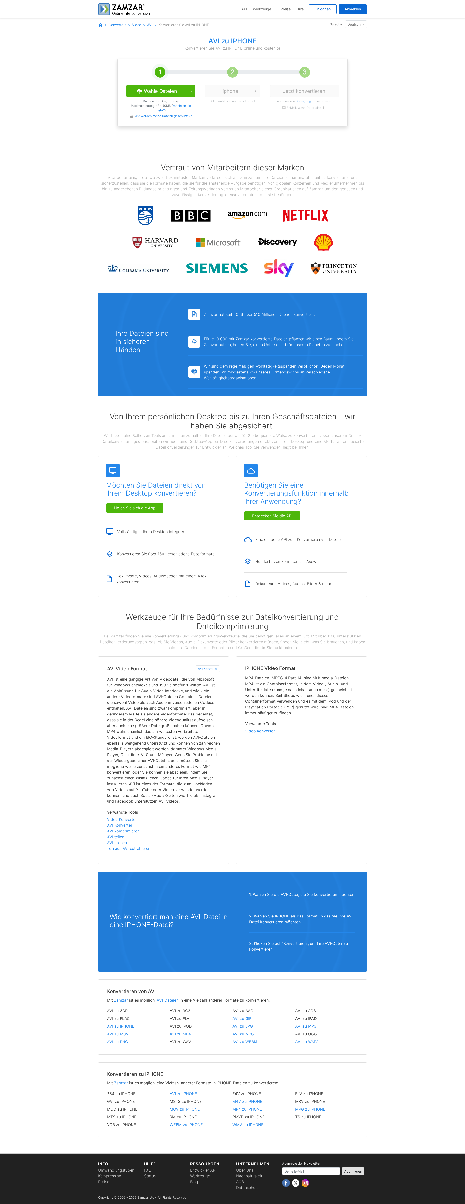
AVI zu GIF (241, 1018)
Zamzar (121, 1000)
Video (136, 25)
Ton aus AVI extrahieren (128, 848)
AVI (149, 25)
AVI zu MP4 (180, 1034)
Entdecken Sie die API (272, 515)
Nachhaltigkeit (249, 1175)
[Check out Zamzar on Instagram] (305, 1182)
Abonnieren (353, 1171)
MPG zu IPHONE (310, 1109)
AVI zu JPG (242, 1026)
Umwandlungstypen (116, 1170)
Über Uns (244, 1170)
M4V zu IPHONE (247, 1101)
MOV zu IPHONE (185, 1109)
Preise (286, 9)
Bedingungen (305, 101)
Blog (194, 1181)
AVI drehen (117, 842)
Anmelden (353, 9)
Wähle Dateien (159, 91)
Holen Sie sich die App (134, 507)
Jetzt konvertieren (304, 91)
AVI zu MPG (243, 1034)
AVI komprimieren (123, 831)
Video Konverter (122, 819)
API (244, 9)
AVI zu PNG (117, 1041)
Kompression (109, 1175)
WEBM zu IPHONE (186, 1124)
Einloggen (323, 9)
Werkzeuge (262, 9)
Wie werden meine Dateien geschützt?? (163, 116)
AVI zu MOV (118, 1034)
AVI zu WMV (306, 1041)
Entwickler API (203, 1170)
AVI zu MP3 (305, 1026)
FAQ (147, 1170)
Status (150, 1175)
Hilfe (300, 9)
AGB (240, 1181)
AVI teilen (115, 836)
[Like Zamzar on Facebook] (286, 1182)
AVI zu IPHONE (120, 1026)
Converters (117, 25)
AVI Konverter (208, 669)
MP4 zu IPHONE (247, 1109)
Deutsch (355, 24)
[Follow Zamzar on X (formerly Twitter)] (296, 1182)
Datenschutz (247, 1187)
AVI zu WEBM (244, 1041)
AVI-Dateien (167, 1000)
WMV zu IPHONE (248, 1124)
